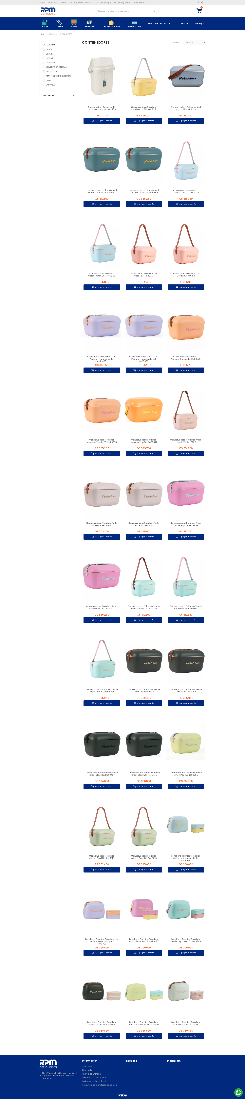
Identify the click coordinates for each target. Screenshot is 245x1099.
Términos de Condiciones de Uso (99, 1084)
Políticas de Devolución (94, 1077)
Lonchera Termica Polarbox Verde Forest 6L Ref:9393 (101, 1023)
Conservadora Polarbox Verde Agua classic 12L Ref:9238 (144, 607)
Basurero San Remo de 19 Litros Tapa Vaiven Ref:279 (102, 108)
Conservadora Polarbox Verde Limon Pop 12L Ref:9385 (186, 773)
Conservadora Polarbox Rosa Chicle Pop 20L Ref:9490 (101, 607)
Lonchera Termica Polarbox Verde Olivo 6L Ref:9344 (185, 1023)
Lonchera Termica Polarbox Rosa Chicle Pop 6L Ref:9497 (144, 940)
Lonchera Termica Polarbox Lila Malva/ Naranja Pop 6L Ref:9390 (101, 941)
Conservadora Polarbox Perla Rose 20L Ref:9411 (143, 524)
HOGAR (74, 27)
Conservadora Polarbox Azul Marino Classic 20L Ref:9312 (144, 191)
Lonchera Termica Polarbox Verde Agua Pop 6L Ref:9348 (186, 940)
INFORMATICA (134, 27)
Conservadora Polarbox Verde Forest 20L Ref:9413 (186, 690)
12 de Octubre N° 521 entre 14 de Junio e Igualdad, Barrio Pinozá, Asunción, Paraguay (77, 3)
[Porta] (122, 1095)
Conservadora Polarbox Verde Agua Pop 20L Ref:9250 (102, 690)
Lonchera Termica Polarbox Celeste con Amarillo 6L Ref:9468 (185, 858)
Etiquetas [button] (48, 95)
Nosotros (87, 1066)
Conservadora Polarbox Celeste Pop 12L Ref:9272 (186, 191)
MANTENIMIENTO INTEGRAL (160, 23)
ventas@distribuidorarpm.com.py (131, 3)
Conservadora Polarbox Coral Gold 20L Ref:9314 (186, 274)
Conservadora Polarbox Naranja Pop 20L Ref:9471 (144, 441)
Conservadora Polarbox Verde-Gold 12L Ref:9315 (101, 857)
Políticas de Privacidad (94, 1081)
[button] (201, 11)
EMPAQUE (199, 23)
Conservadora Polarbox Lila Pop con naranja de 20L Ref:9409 (143, 359)
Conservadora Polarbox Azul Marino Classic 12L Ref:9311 (102, 191)
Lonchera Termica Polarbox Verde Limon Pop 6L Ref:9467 (143, 1023)
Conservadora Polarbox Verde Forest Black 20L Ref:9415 (144, 773)
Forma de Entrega (91, 1073)
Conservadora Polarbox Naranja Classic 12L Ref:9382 (185, 357)
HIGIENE (44, 27)
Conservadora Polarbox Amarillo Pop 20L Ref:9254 (143, 108)
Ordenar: (176, 42)
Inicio (42, 34)
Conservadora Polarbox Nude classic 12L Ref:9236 (185, 441)
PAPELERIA (89, 27)
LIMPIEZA (184, 23)
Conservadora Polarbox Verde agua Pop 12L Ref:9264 (186, 607)
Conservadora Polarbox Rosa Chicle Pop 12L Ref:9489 (185, 524)
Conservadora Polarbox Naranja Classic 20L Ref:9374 (102, 441)
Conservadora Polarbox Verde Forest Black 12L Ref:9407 (102, 773)
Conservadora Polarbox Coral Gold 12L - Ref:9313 (144, 274)
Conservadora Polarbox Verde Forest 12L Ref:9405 (144, 690)
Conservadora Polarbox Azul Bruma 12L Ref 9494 (186, 108)
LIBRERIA (59, 27)
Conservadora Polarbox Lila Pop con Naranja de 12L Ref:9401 (101, 359)
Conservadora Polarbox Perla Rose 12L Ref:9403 (101, 524)
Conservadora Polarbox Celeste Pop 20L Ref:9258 (101, 274)
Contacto (87, 1069)
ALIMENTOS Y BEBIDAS (111, 27)
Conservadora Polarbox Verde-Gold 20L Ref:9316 (144, 857)
